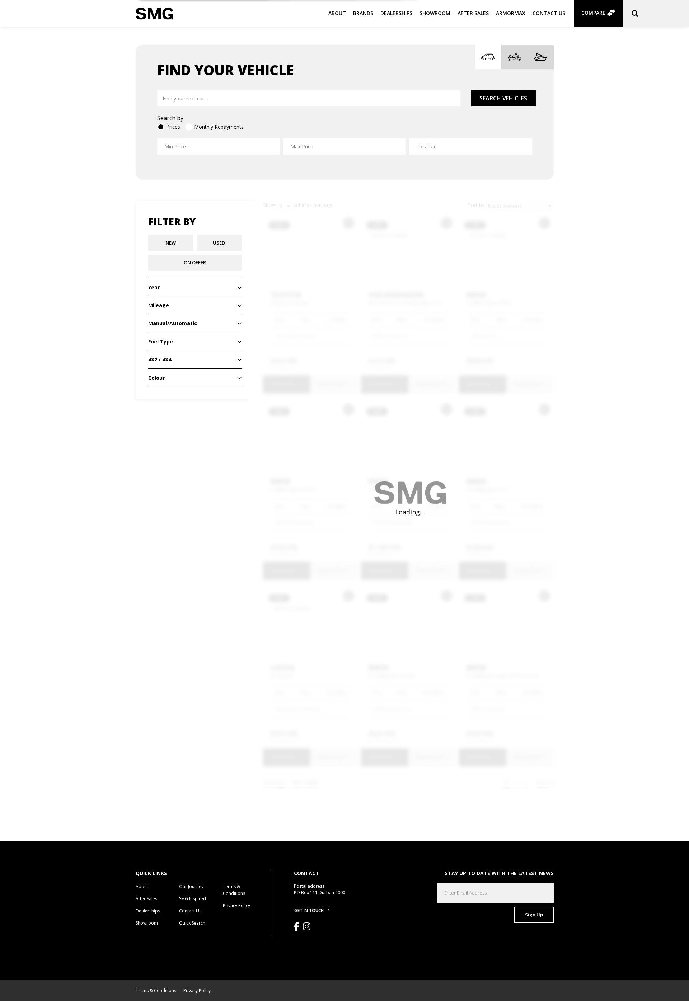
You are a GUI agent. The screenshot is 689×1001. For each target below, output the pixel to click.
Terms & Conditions (156, 990)
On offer (195, 262)
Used (219, 242)
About (337, 13)
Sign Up (534, 914)
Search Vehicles (503, 98)
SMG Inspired (192, 899)
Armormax (510, 13)
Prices (173, 126)
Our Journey (191, 886)
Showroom (435, 13)
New (170, 242)
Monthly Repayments (219, 126)
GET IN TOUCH (309, 910)
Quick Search (192, 923)
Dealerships (396, 13)
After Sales (473, 13)
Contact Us (549, 13)
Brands (363, 13)
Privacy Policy (236, 905)
